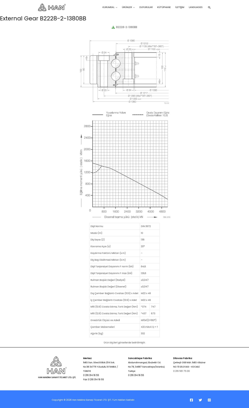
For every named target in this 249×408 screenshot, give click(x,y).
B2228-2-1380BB (126, 27)
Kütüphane (164, 7)
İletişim (179, 7)
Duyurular (146, 7)
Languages (195, 7)
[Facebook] (191, 400)
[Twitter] (200, 400)
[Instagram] (209, 400)
